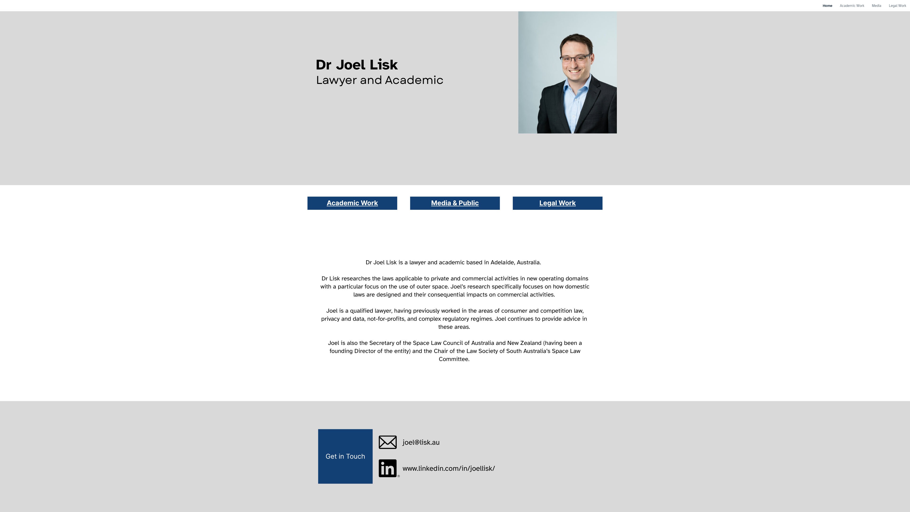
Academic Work (352, 203)
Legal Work (557, 203)
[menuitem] (827, 6)
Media (442, 203)
